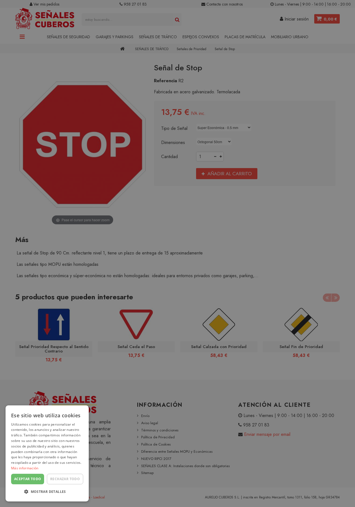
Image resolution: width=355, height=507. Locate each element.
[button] (47, 492)
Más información (25, 468)
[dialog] (47, 453)
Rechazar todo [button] (65, 479)
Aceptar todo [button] (27, 479)
